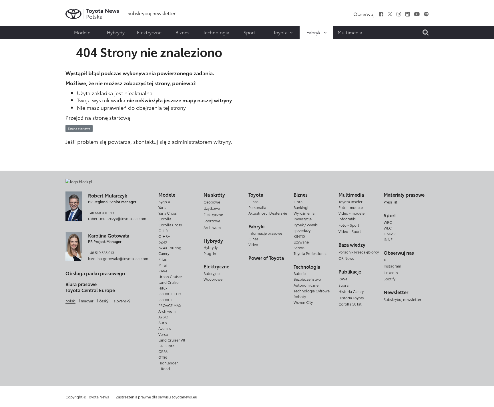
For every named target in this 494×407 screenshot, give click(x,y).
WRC (388, 222)
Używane (301, 241)
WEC (388, 227)
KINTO (299, 236)
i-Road (164, 368)
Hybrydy (211, 247)
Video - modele (351, 213)
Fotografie (16, 19)
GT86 (162, 357)
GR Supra (166, 345)
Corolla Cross (170, 224)
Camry (163, 253)
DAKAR (390, 233)
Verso (163, 334)
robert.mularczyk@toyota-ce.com (117, 218)
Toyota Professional (310, 253)
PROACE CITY (169, 293)
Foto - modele (350, 207)
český (103, 300)
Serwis (299, 247)
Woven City (303, 302)
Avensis (164, 328)
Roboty (300, 296)
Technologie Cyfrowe (312, 290)
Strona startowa (79, 128)
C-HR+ (164, 236)
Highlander (168, 362)
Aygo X (164, 201)
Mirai (162, 265)
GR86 (163, 351)
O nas (253, 201)
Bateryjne (212, 273)
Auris (162, 322)
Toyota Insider (350, 201)
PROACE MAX (169, 305)
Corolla (164, 218)
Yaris (162, 207)
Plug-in (210, 253)
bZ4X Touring (169, 247)
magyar (87, 300)
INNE (388, 239)
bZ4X (162, 241)
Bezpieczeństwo (307, 279)
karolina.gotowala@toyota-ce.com (118, 258)
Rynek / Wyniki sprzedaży (306, 227)
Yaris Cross (167, 213)
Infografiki (347, 218)
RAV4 (162, 270)
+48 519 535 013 (101, 252)
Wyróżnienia (304, 213)
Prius (162, 259)
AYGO (163, 316)
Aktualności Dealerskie (267, 213)
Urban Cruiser (170, 276)
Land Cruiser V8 (171, 339)
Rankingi (301, 207)
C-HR (163, 230)
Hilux (162, 287)
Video (253, 244)
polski (70, 300)
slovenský (122, 300)
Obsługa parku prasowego (95, 273)
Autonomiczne (306, 285)
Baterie (300, 273)
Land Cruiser (169, 282)
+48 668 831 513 (101, 212)
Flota (298, 201)
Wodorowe (213, 279)
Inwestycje (303, 218)
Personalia (257, 207)
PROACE (165, 299)
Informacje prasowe (265, 233)
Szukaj (17, 41)
